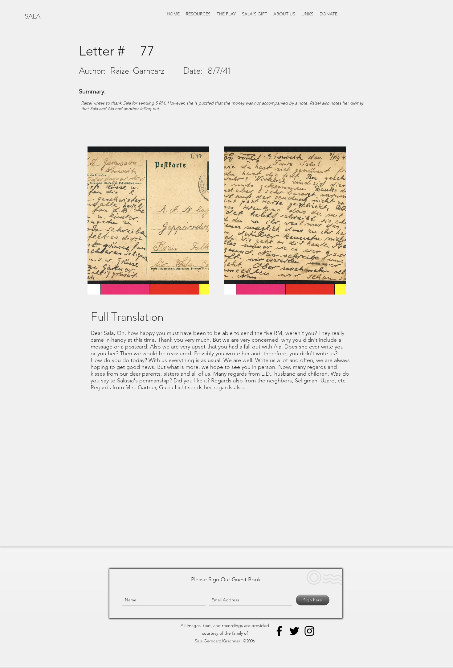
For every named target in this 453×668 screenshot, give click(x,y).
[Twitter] (294, 631)
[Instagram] (309, 631)
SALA (32, 16)
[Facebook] (279, 631)
